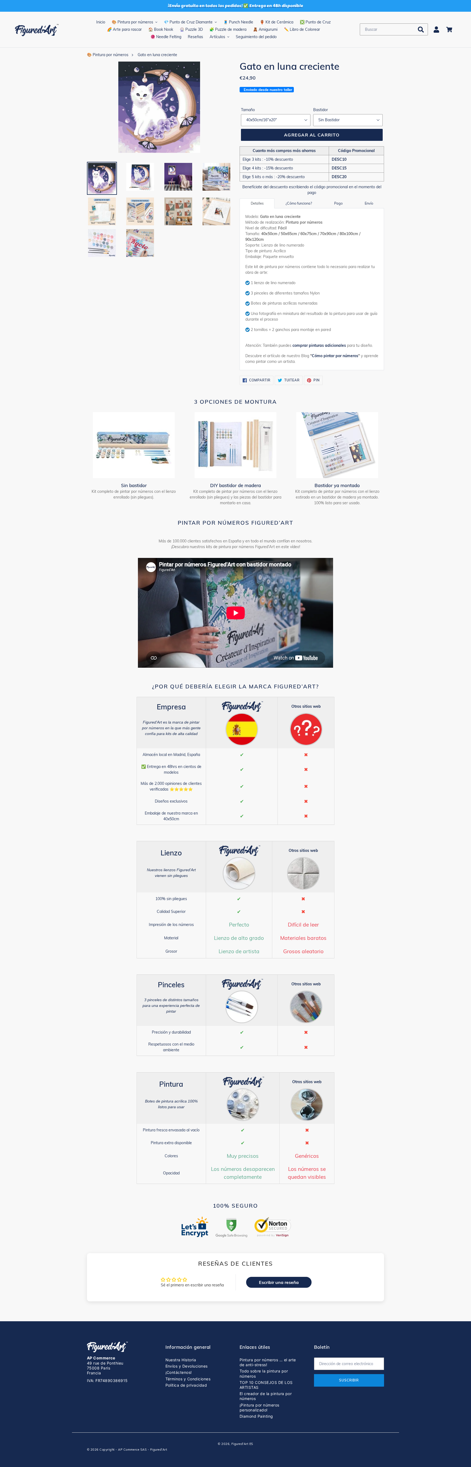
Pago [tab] (338, 203)
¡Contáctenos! (178, 1372)
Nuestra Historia (180, 1359)
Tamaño (248, 109)
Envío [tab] (369, 203)
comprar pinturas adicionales (319, 345)
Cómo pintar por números (335, 355)
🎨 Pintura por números (107, 54)
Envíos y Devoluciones (186, 1366)
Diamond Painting (256, 1416)
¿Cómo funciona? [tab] (299, 203)
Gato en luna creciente (157, 54)
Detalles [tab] (257, 203)
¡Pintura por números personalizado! (259, 1407)
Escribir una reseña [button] (279, 1282)
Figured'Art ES (242, 1444)
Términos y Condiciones (188, 1379)
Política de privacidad (186, 1385)
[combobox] (394, 29)
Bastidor (320, 109)
